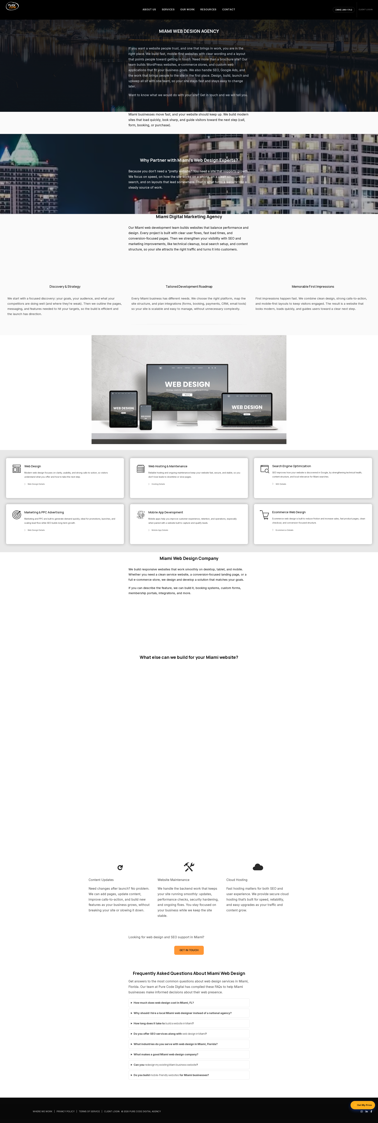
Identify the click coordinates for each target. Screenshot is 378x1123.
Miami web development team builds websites (169, 228)
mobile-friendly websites (164, 1075)
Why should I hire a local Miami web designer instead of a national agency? (183, 1013)
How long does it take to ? (164, 1023)
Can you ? (166, 1064)
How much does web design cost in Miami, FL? (164, 1002)
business (120, 905)
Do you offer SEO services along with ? (170, 1033)
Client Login (111, 1111)
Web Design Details (36, 484)
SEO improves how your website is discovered (295, 472)
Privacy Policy (66, 1111)
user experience (238, 894)
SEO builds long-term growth (61, 523)
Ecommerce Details (284, 530)
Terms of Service (89, 1111)
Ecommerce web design (284, 518)
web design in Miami (193, 1033)
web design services (219, 981)
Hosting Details (158, 484)
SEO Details (281, 484)
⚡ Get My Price (363, 1105)
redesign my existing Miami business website (170, 1064)
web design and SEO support (167, 937)
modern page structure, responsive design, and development (125, 686)
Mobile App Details (160, 530)
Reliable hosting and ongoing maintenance (169, 472)
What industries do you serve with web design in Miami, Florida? (176, 1044)
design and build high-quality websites (128, 674)
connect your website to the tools (262, 674)
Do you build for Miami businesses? (171, 1075)
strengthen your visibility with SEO (209, 238)
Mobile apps (154, 518)
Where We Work (42, 1111)
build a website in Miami (178, 1023)
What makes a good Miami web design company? (166, 1054)
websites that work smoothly (178, 569)
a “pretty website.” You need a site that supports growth (206, 171)
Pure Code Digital (171, 987)
